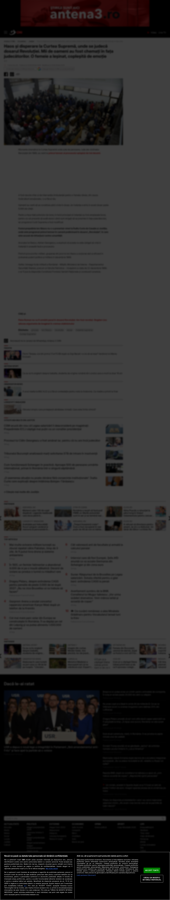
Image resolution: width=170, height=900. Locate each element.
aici (25, 886)
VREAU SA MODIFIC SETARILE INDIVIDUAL (152, 879)
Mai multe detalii (52, 868)
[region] (85, 876)
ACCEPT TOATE (152, 870)
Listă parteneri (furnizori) (86, 875)
